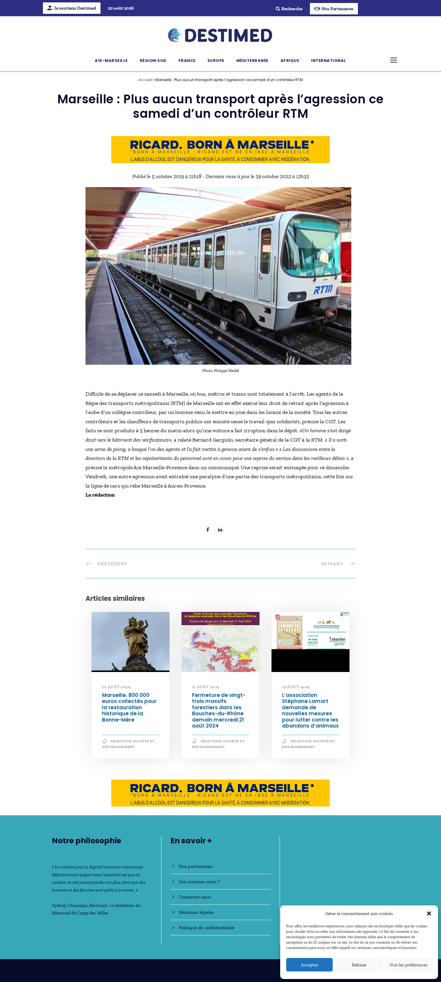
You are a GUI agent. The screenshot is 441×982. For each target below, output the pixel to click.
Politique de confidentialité (206, 927)
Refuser (359, 965)
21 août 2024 (206, 687)
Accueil (145, 79)
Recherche (291, 8)
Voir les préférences (409, 965)
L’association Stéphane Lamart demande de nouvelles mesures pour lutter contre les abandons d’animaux (310, 710)
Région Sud (153, 60)
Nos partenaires (195, 866)
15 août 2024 (296, 687)
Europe (216, 60)
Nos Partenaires (337, 8)
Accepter (309, 965)
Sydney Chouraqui (69, 905)
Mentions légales (196, 912)
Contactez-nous (195, 897)
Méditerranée (252, 60)
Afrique (289, 60)
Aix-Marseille (111, 60)
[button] (429, 914)
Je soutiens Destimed (75, 8)
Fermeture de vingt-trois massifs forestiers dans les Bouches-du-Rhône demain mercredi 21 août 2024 (218, 710)
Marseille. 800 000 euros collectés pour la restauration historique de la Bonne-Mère (129, 707)
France (187, 60)
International (328, 60)
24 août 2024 (116, 687)
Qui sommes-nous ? (199, 881)
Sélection (121, 741)
